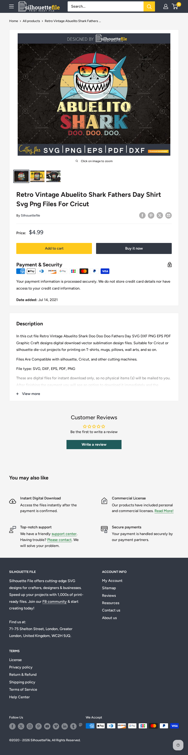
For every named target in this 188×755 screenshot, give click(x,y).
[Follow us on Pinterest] (38, 726)
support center (64, 534)
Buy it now (134, 248)
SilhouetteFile (40, 740)
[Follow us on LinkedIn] (64, 726)
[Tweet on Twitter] (160, 215)
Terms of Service (23, 689)
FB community (54, 601)
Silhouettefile (30, 215)
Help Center (19, 697)
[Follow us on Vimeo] (56, 726)
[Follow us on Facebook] (12, 726)
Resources (110, 603)
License (15, 660)
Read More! (164, 511)
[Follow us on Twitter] (21, 726)
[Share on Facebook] (142, 215)
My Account (112, 580)
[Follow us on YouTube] (47, 726)
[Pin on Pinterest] (151, 215)
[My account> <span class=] (165, 6)
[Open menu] (11, 6)
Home (13, 21)
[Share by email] (168, 215)
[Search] (149, 6)
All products (31, 21)
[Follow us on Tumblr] (73, 726)
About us (109, 618)
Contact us (111, 610)
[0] (175, 6)
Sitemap (109, 588)
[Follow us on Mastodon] (82, 726)
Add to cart (54, 248)
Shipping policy (22, 682)
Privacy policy (21, 667)
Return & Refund (22, 674)
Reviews (109, 595)
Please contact (59, 540)
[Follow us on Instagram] (30, 726)
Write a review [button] (94, 444)
